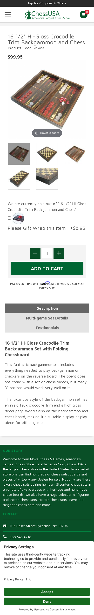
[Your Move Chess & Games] (47, 14)
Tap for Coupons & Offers (47, 3)
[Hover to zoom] (47, 99)
